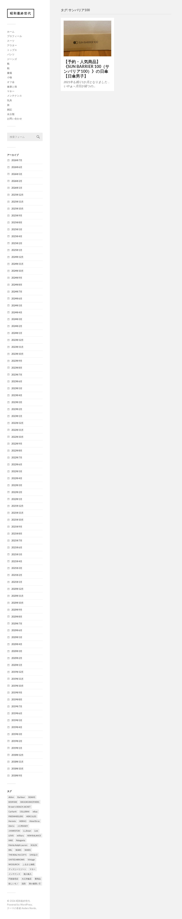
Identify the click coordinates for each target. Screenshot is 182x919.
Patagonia (20, 840)
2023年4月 (16, 395)
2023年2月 (16, 409)
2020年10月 (17, 602)
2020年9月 (16, 609)
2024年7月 (16, 291)
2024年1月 (16, 333)
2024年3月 (16, 319)
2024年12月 (17, 256)
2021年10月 (17, 519)
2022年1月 (16, 499)
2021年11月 (17, 512)
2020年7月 (16, 623)
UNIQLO (33, 855)
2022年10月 (17, 436)
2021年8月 (16, 533)
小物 (9, 77)
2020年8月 (16, 616)
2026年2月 (16, 181)
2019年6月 (16, 713)
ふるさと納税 (28, 864)
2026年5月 (16, 174)
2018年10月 (17, 768)
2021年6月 (16, 547)
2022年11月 (17, 429)
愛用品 (38, 879)
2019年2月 (16, 741)
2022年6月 (16, 464)
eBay (35, 811)
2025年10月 (17, 208)
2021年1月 (16, 581)
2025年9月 (16, 215)
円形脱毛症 (13, 879)
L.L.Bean (27, 831)
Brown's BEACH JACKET (20, 807)
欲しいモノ (13, 883)
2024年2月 (16, 326)
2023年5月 (16, 388)
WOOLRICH (14, 864)
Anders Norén (29, 908)
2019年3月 (16, 734)
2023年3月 (16, 402)
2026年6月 (16, 167)
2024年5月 (16, 305)
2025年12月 (17, 194)
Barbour (21, 797)
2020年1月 (16, 665)
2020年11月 (17, 595)
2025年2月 (16, 243)
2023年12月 (17, 340)
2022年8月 (16, 450)
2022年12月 (17, 423)
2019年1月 (16, 748)
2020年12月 (17, 588)
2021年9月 (16, 526)
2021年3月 (16, 568)
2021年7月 (16, 540)
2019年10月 (17, 685)
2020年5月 (16, 637)
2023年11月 (17, 346)
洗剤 (24, 883)
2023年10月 (17, 353)
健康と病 (12, 86)
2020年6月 (16, 630)
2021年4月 (16, 561)
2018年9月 (16, 775)
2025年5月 (16, 229)
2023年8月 (16, 367)
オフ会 (11, 82)
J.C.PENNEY (23, 826)
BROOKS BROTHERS (29, 802)
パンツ (11, 54)
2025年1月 (16, 250)
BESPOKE (13, 802)
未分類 (11, 114)
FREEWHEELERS (16, 816)
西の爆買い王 (35, 883)
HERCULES (31, 816)
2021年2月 (16, 575)
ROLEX (34, 845)
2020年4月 (16, 644)
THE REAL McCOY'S (17, 855)
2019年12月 (17, 671)
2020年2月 (16, 658)
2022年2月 (16, 492)
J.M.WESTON (14, 831)
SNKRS (28, 850)
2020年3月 (16, 651)
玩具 (9, 100)
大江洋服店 (26, 879)
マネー (11, 91)
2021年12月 (17, 505)
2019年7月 (16, 706)
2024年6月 (16, 298)
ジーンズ (12, 59)
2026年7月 (16, 160)
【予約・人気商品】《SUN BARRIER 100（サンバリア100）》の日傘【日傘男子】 (86, 68)
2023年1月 (16, 416)
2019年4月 (16, 727)
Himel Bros (35, 821)
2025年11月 (17, 201)
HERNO (22, 821)
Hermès (12, 821)
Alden (11, 797)
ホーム (11, 31)
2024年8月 (16, 284)
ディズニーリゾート (17, 869)
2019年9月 (16, 692)
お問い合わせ (14, 118)
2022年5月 (16, 471)
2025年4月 (16, 236)
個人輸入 (27, 874)
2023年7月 (16, 374)
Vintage (31, 859)
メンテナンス (14, 95)
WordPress (26, 904)
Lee (36, 831)
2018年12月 (17, 754)
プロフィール (14, 36)
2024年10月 (17, 270)
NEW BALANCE (34, 835)
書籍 (9, 72)
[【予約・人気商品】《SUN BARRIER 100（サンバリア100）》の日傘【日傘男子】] (87, 38)
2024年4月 (16, 312)
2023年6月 (16, 381)
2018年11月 (17, 761)
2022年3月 (16, 485)
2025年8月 (16, 222)
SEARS (18, 850)
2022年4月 (16, 478)
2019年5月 (16, 720)
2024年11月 (17, 263)
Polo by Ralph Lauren (18, 845)
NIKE (11, 840)
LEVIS (11, 835)
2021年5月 (16, 554)
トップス (12, 50)
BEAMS (31, 797)
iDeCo (11, 826)
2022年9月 (16, 443)
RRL (10, 850)
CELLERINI (24, 811)
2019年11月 (17, 678)
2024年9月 (16, 277)
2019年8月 (16, 699)
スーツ (11, 40)
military (20, 835)
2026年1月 (16, 187)
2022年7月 (16, 457)
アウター (12, 45)
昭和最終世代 (20, 13)
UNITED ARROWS (16, 859)
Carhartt (13, 811)
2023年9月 (16, 360)
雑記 (9, 109)
